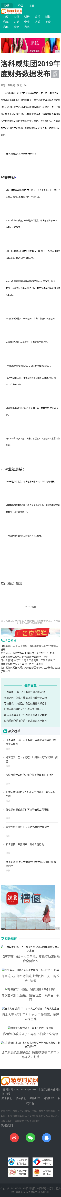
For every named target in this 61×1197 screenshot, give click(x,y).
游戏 (37, 21)
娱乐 (37, 16)
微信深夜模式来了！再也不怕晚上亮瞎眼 (22, 664)
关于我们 (6, 1098)
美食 (48, 21)
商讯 (6, 27)
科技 (48, 16)
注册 (31, 5)
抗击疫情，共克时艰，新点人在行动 (25, 844)
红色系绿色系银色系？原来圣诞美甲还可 (25, 720)
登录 (20, 5)
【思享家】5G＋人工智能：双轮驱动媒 (24, 692)
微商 (27, 27)
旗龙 (19, 583)
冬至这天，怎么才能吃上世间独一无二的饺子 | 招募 (28, 653)
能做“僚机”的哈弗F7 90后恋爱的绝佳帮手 (27, 827)
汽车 (6, 21)
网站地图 (49, 1098)
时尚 (16, 21)
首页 (6, 16)
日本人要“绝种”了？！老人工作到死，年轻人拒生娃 (28, 660)
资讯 (16, 16)
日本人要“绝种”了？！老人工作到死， (24, 709)
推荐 (8, 836)
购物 (16, 27)
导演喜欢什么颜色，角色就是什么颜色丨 (25, 703)
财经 (27, 16)
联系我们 (20, 1098)
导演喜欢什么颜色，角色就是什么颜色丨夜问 (24, 657)
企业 (27, 21)
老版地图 (34, 1098)
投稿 (6, 5)
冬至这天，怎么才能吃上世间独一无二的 (25, 698)
